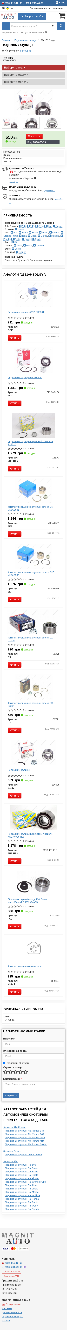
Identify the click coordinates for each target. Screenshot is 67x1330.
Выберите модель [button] (16, 81)
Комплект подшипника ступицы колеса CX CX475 (30, 639)
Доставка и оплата (40, 8)
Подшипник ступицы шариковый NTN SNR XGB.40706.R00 (30, 835)
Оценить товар (12, 1067)
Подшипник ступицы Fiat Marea (22, 1192)
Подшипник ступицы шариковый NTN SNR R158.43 (30, 443)
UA (11, 8)
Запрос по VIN (33, 16)
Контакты (58, 8)
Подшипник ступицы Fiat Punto (21, 1202)
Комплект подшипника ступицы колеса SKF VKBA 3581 (31, 508)
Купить (35, 136)
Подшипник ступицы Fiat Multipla (22, 1195)
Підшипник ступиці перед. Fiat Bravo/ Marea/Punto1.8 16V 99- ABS (27, 900)
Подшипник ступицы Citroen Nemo (23, 1154)
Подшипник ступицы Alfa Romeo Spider (26, 1144)
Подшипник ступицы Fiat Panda (22, 1199)
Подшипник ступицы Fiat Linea (21, 1188)
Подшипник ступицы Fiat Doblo (21, 1175)
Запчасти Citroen (12, 1151)
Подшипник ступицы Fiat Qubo (21, 1205)
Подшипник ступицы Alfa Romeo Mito (24, 1141)
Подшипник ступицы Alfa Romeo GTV (25, 1137)
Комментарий (12, 1079)
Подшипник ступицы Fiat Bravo (21, 1171)
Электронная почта (15, 1051)
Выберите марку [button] (15, 74)
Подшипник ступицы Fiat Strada (22, 1209)
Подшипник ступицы (19, 770)
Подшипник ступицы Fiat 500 (20, 1164)
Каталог (6, 1320)
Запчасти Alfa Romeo (14, 1127)
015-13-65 (13, 1263)
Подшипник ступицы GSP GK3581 (26, 312)
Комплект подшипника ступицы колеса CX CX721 (30, 704)
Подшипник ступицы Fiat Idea (21, 1185)
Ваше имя (9, 1038)
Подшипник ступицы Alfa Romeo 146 (24, 1134)
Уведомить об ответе (18, 1063)
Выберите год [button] (13, 67)
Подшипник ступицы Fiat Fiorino (22, 1178)
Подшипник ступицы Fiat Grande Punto (26, 1182)
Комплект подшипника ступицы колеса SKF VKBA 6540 (31, 573)
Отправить (11, 1095)
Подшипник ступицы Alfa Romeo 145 (24, 1130)
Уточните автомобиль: (10, 58)
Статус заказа (13, 1304)
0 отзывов (25, 50)
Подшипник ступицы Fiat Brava (21, 1168)
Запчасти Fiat (10, 1161)
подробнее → (14, 182)
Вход (61, 2)
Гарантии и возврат (12, 1316)
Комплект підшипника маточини (24, 966)
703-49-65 (14, 1267)
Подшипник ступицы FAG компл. (25, 377)
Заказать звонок (11, 1271)
